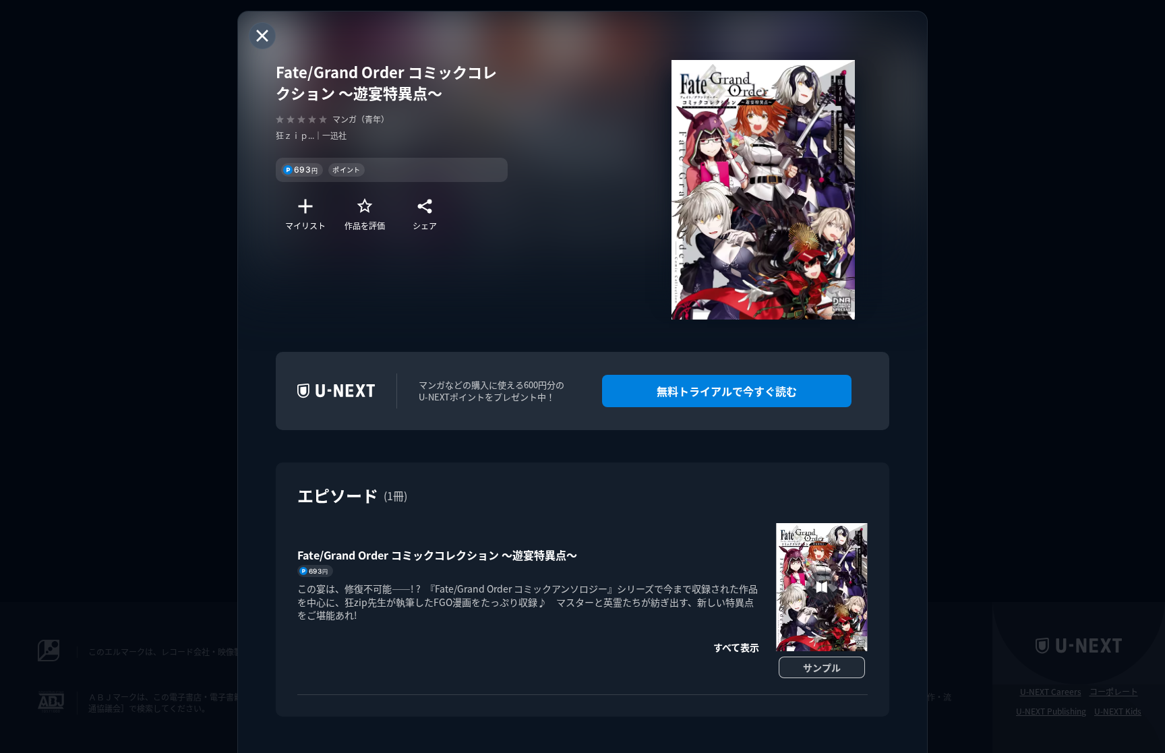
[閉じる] (262, 35)
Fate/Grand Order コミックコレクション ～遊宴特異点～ (437, 555)
